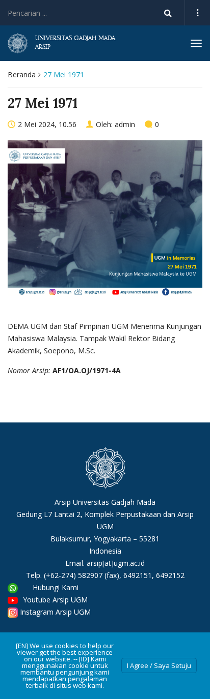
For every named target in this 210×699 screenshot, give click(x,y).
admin (125, 124)
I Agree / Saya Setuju (159, 665)
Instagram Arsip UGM (55, 612)
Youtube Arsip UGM (55, 599)
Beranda (22, 74)
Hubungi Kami (55, 587)
